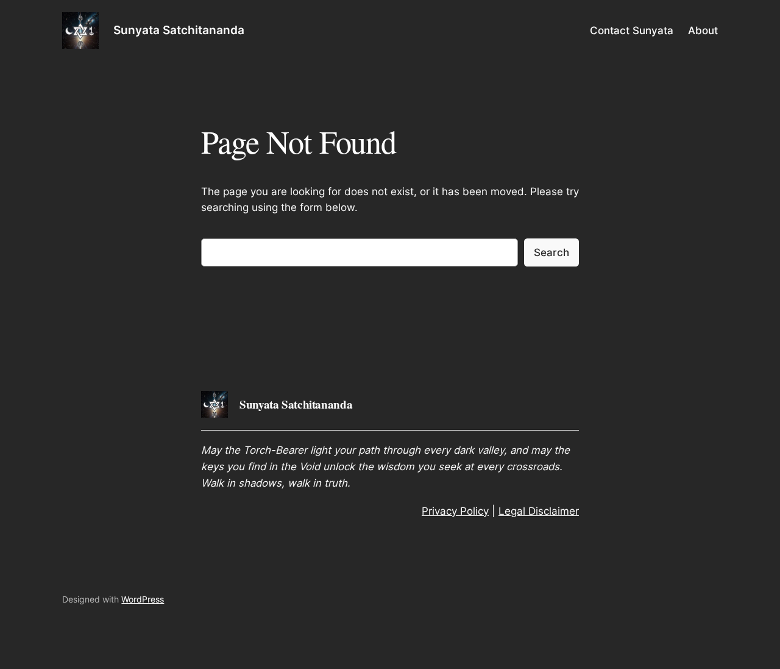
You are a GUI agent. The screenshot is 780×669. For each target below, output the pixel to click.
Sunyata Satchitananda (178, 30)
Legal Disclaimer (538, 511)
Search (551, 252)
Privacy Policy (455, 511)
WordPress (142, 599)
